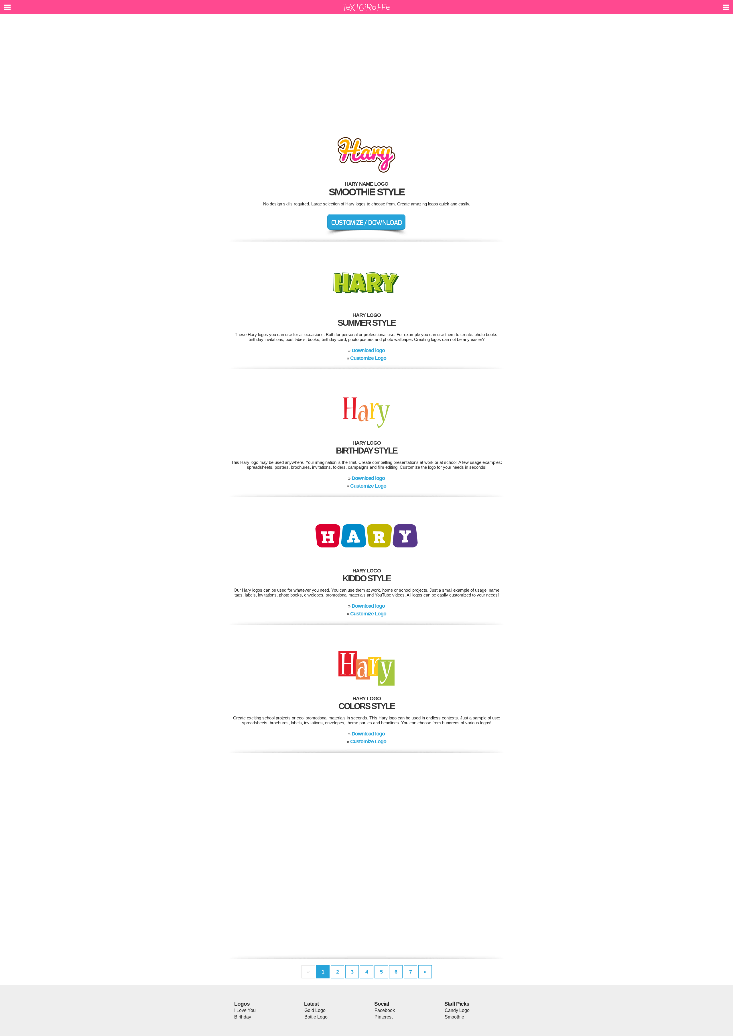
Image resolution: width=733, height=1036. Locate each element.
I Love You (245, 1010)
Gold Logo (315, 1010)
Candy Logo (457, 1010)
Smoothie (454, 1017)
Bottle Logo (316, 1017)
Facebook (385, 1010)
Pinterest (384, 1017)
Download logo (368, 350)
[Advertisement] (366, 72)
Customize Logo (368, 358)
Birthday (242, 1017)
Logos (242, 1004)
